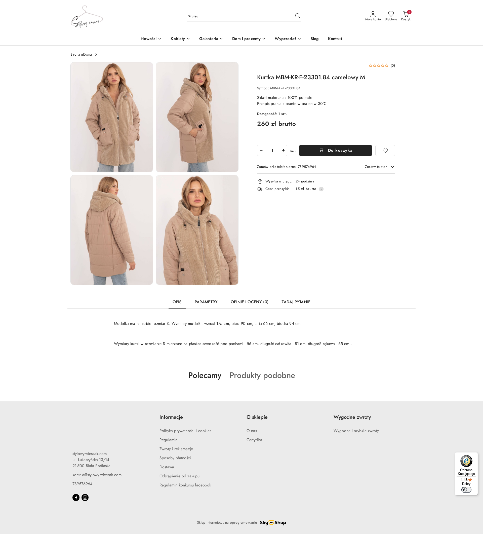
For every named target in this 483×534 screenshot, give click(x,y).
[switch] (466, 490)
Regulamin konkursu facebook (185, 485)
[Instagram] (85, 497)
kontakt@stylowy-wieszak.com (97, 475)
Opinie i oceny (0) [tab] (249, 302)
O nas (252, 431)
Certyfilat (254, 440)
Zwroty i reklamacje (176, 449)
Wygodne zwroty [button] (352, 417)
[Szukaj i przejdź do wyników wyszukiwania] (297, 16)
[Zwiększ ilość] (283, 150)
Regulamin (168, 440)
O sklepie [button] (257, 417)
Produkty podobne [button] (262, 375)
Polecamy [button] (204, 375)
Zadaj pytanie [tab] (295, 302)
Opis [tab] (177, 302)
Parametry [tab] (206, 302)
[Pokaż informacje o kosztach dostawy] (321, 189)
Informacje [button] (171, 417)
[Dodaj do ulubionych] (385, 150)
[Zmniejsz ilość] (261, 150)
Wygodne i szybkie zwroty (356, 431)
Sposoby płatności (175, 458)
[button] (180, 39)
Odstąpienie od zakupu (179, 476)
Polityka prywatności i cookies (185, 431)
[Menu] (475, 455)
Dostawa (166, 467)
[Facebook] (75, 497)
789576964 (82, 484)
